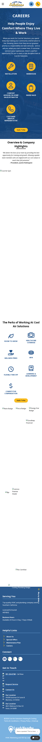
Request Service (12, 684)
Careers (9, 646)
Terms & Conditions (11, 721)
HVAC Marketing (11, 738)
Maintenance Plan (13, 643)
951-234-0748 (11, 674)
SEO (22, 738)
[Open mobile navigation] (3, 4)
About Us (10, 637)
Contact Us (10, 690)
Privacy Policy (25, 721)
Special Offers (11, 640)
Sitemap (35, 721)
